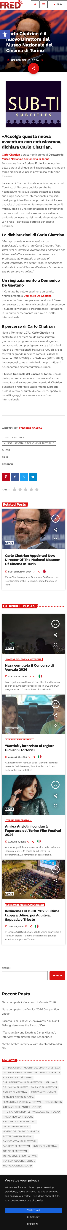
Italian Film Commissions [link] (18, 1117)
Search (6, 968)
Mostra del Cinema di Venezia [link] (23, 659)
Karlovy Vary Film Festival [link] (19, 1121)
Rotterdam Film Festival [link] (18, 1136)
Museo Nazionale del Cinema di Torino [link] (25, 159)
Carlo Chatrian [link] (14, 437)
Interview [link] (12, 729)
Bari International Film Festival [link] (22, 1082)
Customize (33, 1217)
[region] (33, 1202)
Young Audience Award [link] (17, 1165)
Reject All (33, 1224)
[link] (5, 34)
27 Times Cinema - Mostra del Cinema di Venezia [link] (31, 1067)
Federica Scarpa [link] (30, 428)
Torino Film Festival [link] (18, 820)
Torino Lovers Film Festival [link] (19, 1156)
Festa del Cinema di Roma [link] (18, 1097)
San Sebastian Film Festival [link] (20, 1141)
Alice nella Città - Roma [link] (17, 1077)
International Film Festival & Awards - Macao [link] (31, 1112)
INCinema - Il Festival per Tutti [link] (24, 905)
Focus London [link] (53, 1102)
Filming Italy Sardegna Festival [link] (22, 1102)
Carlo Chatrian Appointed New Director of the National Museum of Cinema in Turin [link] (32, 560)
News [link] (9, 543)
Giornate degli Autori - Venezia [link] (22, 1107)
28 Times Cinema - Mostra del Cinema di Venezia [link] (31, 1072)
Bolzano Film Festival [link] (44, 1087)
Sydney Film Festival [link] (45, 1146)
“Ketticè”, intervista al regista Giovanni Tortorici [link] (30, 748)
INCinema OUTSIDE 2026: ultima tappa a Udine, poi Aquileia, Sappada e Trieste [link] (32, 915)
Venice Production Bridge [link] (19, 1161)
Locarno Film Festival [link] (19, 739)
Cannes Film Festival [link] (15, 1092)
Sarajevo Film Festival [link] (16, 1146)
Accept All (33, 1210)
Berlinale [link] (51, 1082)
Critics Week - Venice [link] (43, 1092)
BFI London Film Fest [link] (15, 1087)
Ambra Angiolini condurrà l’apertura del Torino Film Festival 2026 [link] (33, 830)
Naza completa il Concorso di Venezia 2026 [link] (29, 1002)
